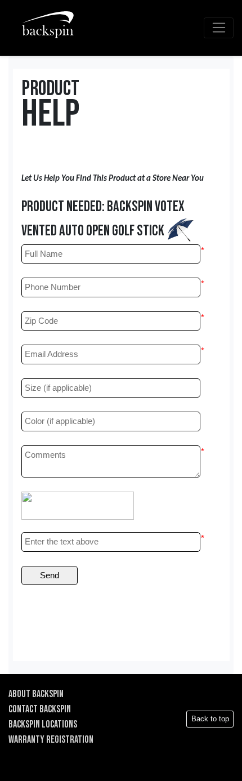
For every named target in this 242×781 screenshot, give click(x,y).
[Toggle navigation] (219, 28)
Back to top (210, 719)
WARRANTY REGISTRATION (50, 740)
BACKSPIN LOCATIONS (42, 724)
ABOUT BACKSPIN (36, 694)
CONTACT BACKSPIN (39, 709)
